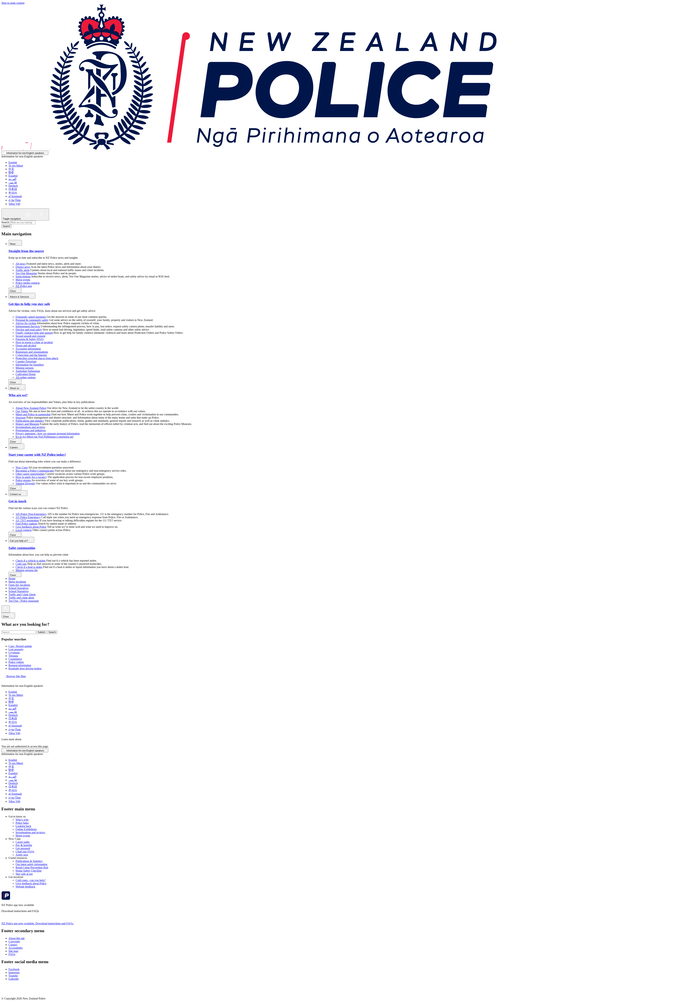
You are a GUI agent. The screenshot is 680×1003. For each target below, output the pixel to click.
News (13, 244)
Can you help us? (19, 540)
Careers (14, 447)
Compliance (15, 658)
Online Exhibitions (26, 829)
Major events (23, 279)
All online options (26, 377)
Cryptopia (14, 652)
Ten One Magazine (26, 273)
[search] (5, 609)
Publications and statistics (30, 420)
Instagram (13, 972)
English (12, 162)
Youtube (13, 975)
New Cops (22, 467)
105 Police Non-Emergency (31, 514)
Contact (12, 944)
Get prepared (23, 848)
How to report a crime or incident (34, 342)
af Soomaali (15, 196)
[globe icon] (4, 682)
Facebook (13, 969)
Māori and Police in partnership (33, 414)
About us (15, 388)
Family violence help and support (34, 332)
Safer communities (21, 548)
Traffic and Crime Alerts (22, 594)
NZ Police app (24, 286)
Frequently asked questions (31, 316)
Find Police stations (26, 523)
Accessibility (15, 947)
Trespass (13, 655)
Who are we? (18, 395)
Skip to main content (12, 2)
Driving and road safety (29, 329)
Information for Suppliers (30, 364)
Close (13, 291)
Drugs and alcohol (26, 345)
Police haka (22, 822)
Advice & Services (20, 296)
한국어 (12, 192)
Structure (21, 417)
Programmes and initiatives (31, 430)
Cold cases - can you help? (31, 880)
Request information (19, 665)
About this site (16, 938)
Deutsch (13, 185)
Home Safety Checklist (28, 870)
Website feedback (25, 886)
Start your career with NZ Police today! (37, 454)
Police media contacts (28, 282)
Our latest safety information (31, 864)
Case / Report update (20, 646)
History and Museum (27, 423)
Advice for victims (26, 323)
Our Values (22, 411)
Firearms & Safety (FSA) (30, 339)
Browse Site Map (16, 676)
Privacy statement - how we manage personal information (48, 433)
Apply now (22, 854)
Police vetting (16, 662)
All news (21, 263)
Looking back (23, 826)
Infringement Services (28, 326)
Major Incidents (17, 581)
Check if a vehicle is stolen (31, 560)
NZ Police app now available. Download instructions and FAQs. (37, 923)
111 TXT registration (27, 520)
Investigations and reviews (30, 427)
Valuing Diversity (25, 483)
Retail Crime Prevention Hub (32, 867)
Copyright (14, 941)
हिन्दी (11, 172)
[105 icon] (12, 743)
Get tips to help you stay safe (29, 304)
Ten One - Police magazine (23, 600)
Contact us (16, 494)
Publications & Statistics (29, 861)
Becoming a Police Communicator (35, 470)
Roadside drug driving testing (24, 668)
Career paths (23, 841)
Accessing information (28, 348)
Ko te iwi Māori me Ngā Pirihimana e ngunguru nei (44, 436)
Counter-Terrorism (26, 361)
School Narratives (18, 588)
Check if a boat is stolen (29, 567)
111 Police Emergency (28, 517)
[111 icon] (4, 743)
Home (11, 578)
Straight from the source (26, 251)
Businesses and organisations (32, 351)
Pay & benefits (24, 845)
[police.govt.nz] (249, 148)
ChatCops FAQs (25, 851)
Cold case (21, 563)
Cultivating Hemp (26, 374)
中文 (11, 169)
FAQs (11, 954)
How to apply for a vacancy (31, 477)
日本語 (12, 189)
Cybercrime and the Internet (31, 355)
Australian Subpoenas (28, 371)
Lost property (16, 649)
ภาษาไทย (14, 200)
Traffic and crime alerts (21, 597)
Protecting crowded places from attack (37, 358)
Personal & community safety (32, 320)
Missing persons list (27, 570)
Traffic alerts (23, 270)
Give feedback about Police (31, 526)
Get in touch (17, 501)
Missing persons (25, 367)
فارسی (12, 182)
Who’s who (22, 819)
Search (5, 222)
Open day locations (19, 584)
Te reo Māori (15, 165)
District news (23, 266)
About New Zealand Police (31, 408)
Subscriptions (23, 276)
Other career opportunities (30, 473)
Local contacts (24, 530)
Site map (13, 951)
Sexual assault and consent (30, 335)
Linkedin (13, 978)
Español (13, 175)
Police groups (23, 480)
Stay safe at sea (24, 873)
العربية (12, 179)
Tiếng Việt (14, 203)
